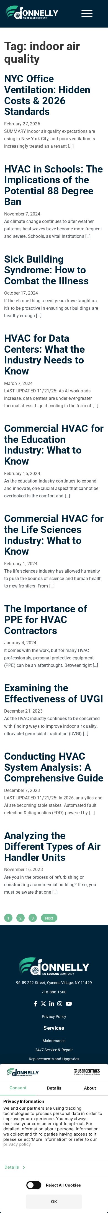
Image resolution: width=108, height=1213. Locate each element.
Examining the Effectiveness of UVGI (53, 693)
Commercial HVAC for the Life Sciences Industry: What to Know (54, 535)
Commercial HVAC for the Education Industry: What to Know (54, 445)
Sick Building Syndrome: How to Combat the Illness (46, 270)
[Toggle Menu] (86, 13)
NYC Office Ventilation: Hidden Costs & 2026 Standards (47, 95)
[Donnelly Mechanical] (27, 12)
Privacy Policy (54, 1016)
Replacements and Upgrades (54, 1059)
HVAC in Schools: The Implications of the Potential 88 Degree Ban (53, 185)
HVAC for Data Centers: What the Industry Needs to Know (44, 355)
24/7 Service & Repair (54, 1050)
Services (53, 1028)
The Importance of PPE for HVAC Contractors (45, 620)
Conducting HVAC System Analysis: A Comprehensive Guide (53, 767)
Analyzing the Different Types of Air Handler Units (52, 846)
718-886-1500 (54, 992)
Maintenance (54, 1041)
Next (49, 918)
